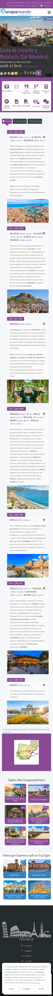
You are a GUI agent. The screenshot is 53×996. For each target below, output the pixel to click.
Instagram (28, 951)
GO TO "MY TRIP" (31, 3)
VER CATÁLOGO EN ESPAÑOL (15, 3)
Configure (26, 989)
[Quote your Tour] (38, 73)
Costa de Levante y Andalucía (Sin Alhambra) (24, 53)
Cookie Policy (34, 982)
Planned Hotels (21, 121)
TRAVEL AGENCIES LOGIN (16, 6)
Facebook (28, 946)
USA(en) (45, 6)
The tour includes (35, 121)
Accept (41, 989)
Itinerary (8, 121)
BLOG (40, 3)
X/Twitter (28, 956)
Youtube (28, 961)
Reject (11, 989)
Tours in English (31, 6)
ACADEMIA (47, 3)
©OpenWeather (7, 732)
